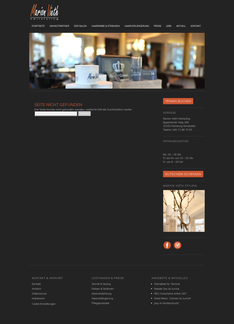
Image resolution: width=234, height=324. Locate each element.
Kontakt (196, 26)
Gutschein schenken (183, 174)
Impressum (38, 298)
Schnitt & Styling (101, 284)
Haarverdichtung (101, 293)
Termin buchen (178, 101)
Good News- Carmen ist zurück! (172, 298)
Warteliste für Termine (167, 284)
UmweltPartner (59, 26)
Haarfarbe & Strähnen (105, 26)
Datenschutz (39, 293)
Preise (157, 26)
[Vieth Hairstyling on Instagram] (177, 248)
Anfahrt (36, 288)
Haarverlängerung (137, 26)
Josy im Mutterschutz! (166, 303)
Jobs (168, 26)
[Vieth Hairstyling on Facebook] (167, 248)
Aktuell (181, 26)
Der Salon (80, 26)
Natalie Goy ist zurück (166, 288)
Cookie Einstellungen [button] (44, 303)
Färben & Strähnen (103, 288)
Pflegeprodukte (100, 303)
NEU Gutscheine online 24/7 (170, 293)
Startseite (38, 26)
